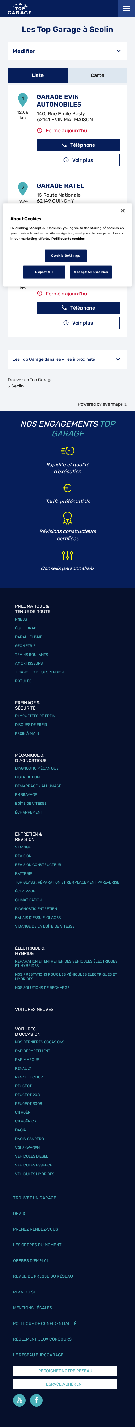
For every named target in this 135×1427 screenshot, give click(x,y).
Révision (23, 856)
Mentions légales (32, 1307)
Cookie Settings (66, 255)
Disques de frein (31, 724)
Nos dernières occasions (39, 1042)
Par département (32, 1051)
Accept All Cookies (91, 271)
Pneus (21, 619)
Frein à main (27, 733)
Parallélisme (28, 637)
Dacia (20, 1130)
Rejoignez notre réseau (65, 1371)
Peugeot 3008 (28, 1103)
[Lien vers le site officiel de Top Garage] (20, 8)
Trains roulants (31, 654)
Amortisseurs (29, 663)
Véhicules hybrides (34, 1174)
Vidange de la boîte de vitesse (44, 926)
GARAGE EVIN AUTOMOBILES (59, 100)
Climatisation (28, 900)
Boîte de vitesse (30, 803)
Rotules (23, 681)
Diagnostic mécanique (36, 768)
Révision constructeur (38, 865)
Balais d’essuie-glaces (38, 917)
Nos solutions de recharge (42, 987)
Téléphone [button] (82, 145)
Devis (19, 1213)
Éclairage (25, 891)
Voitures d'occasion (27, 1031)
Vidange (23, 847)
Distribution (27, 777)
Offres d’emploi (30, 1260)
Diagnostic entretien (36, 909)
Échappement (28, 812)
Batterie (23, 873)
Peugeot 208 (27, 1095)
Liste (38, 75)
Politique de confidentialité (45, 1323)
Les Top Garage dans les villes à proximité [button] (54, 359)
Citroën (22, 1112)
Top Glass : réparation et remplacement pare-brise (67, 882)
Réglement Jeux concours (42, 1339)
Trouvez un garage (34, 1197)
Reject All (44, 271)
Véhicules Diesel (31, 1156)
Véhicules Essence (33, 1165)
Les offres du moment (37, 1245)
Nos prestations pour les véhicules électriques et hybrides (66, 976)
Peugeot (23, 1086)
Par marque (27, 1059)
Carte (97, 75)
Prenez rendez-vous (35, 1229)
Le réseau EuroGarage (38, 1355)
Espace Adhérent (65, 1384)
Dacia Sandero (29, 1139)
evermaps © (115, 404)
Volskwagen (27, 1147)
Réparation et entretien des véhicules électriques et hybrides (66, 963)
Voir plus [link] (82, 160)
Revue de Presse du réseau (43, 1276)
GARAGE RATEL (60, 185)
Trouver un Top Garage (30, 379)
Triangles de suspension (39, 672)
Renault (23, 1068)
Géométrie (25, 646)
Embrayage (26, 795)
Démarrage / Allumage (38, 786)
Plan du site (26, 1292)
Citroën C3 (25, 1121)
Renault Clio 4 (29, 1077)
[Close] (123, 211)
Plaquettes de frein (35, 716)
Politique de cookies (68, 238)
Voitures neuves (34, 1009)
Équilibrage (27, 628)
